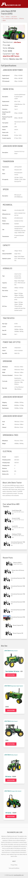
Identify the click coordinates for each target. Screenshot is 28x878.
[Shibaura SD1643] (9, 563)
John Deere (17, 42)
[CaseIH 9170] (8, 528)
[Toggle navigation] (26, 4)
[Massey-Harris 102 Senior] (8, 571)
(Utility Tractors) (14, 650)
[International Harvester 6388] (7, 603)
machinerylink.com (18, 875)
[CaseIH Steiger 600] (8, 512)
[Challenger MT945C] (8, 536)
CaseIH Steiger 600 (16, 510)
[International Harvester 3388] (7, 579)
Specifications (11, 675)
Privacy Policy (14, 865)
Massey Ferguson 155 (18, 625)
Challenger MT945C (16, 534)
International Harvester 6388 (18, 602)
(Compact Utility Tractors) (16, 791)
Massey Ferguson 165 (18, 633)
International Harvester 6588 (18, 609)
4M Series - (8, 813)
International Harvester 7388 (18, 542)
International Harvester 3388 (18, 578)
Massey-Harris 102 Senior (18, 570)
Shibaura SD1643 (17, 562)
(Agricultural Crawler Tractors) (17, 686)
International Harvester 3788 (18, 594)
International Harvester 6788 (18, 617)
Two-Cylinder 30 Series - (12, 671)
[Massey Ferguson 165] (9, 633)
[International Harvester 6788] (7, 618)
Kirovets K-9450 (16, 518)
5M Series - (8, 776)
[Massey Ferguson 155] (9, 625)
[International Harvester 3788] (7, 595)
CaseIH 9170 (15, 526)
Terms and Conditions (14, 868)
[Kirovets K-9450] (8, 520)
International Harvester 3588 (18, 586)
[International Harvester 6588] (7, 611)
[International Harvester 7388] (7, 544)
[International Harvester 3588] (7, 587)
